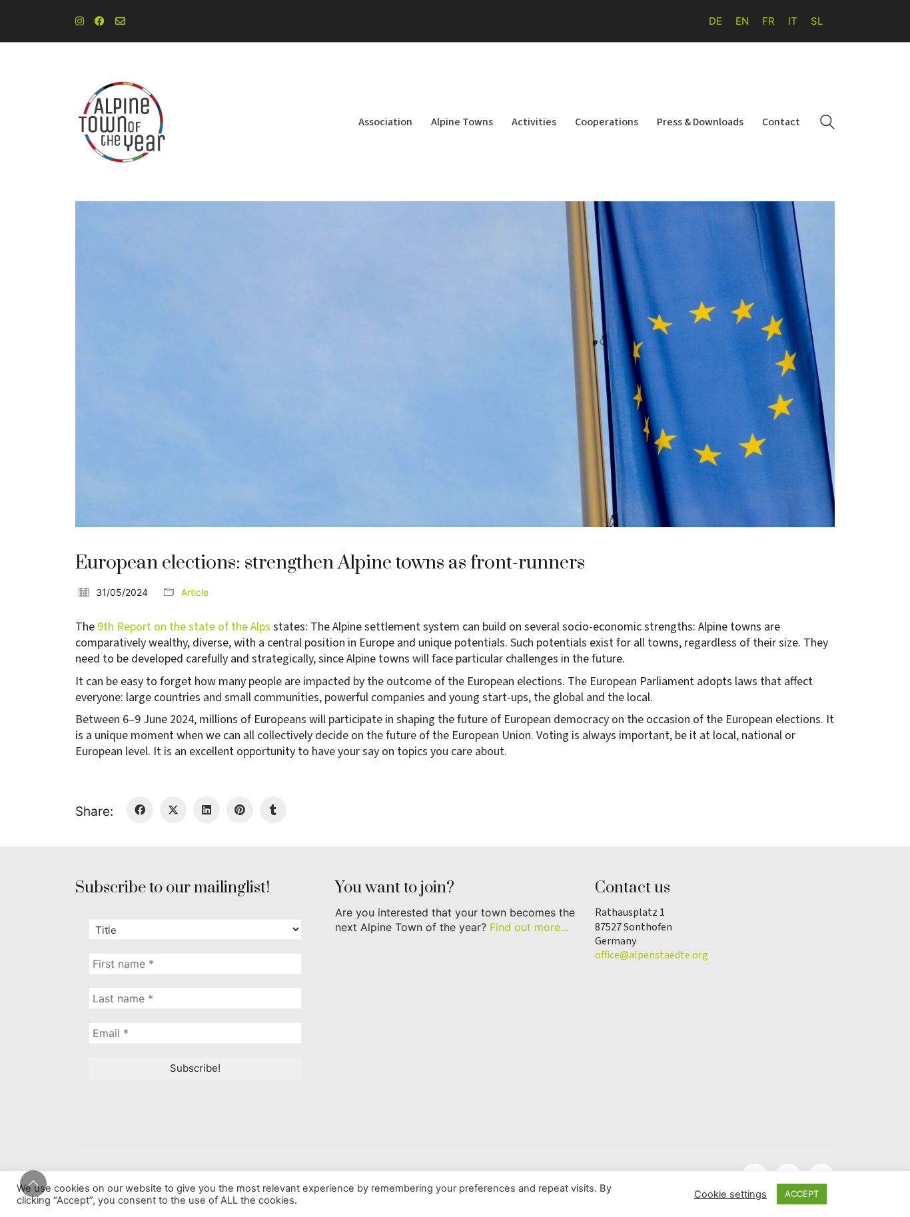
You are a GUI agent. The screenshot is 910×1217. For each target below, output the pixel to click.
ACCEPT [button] (802, 1193)
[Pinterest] (240, 809)
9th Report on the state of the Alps (183, 626)
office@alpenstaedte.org (651, 955)
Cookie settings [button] (730, 1194)
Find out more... (529, 927)
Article (195, 592)
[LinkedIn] (206, 809)
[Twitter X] (173, 809)
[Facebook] (140, 809)
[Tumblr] (273, 809)
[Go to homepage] (122, 122)
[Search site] (827, 124)
